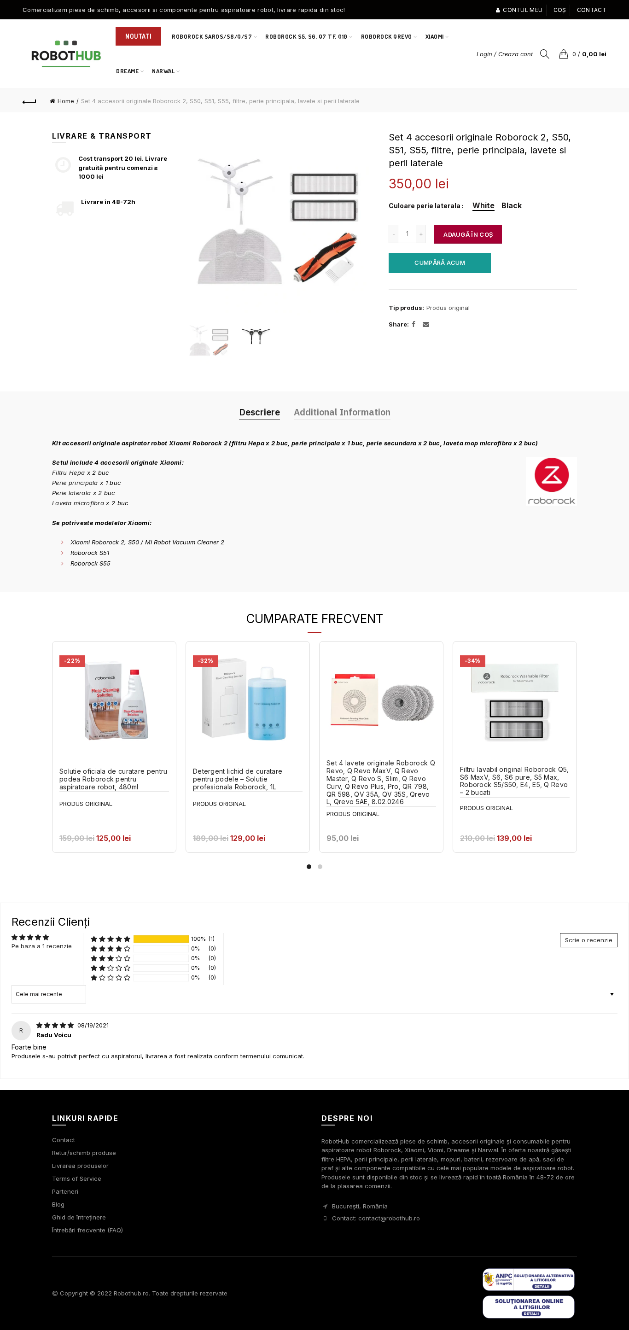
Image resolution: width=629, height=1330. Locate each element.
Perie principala (75, 482)
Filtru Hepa (68, 472)
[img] (56, 1025)
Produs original (448, 307)
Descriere (259, 412)
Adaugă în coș (468, 234)
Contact (591, 9)
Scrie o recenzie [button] (588, 940)
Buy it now (440, 262)
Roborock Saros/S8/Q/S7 (212, 36)
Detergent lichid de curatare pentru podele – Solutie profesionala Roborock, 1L (237, 779)
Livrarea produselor (80, 1165)
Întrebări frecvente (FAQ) (87, 1230)
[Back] (29, 101)
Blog (58, 1204)
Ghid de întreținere (79, 1217)
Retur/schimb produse (84, 1152)
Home (66, 101)
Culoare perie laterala (424, 206)
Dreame (127, 71)
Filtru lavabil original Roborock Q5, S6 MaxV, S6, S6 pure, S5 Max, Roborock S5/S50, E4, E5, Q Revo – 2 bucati (514, 781)
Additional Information (342, 412)
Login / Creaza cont (505, 54)
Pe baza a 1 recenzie (42, 946)
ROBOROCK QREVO (386, 36)
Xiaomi (434, 36)
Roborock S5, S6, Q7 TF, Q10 (306, 36)
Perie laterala (71, 492)
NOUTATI (138, 36)
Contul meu (522, 9)
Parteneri (65, 1191)
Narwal (166, 67)
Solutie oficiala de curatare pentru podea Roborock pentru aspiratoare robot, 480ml (113, 779)
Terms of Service (76, 1178)
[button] (110, 939)
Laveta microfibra (78, 503)
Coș (559, 9)
